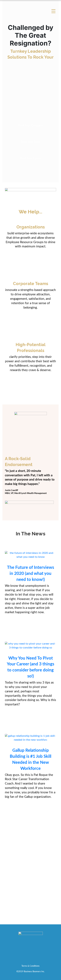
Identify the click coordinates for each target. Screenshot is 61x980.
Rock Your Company (30, 125)
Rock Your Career (30, 158)
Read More (30, 627)
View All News (30, 831)
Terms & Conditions (30, 966)
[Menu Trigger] (53, 11)
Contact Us (30, 913)
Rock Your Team (30, 141)
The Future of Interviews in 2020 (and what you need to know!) (30, 573)
